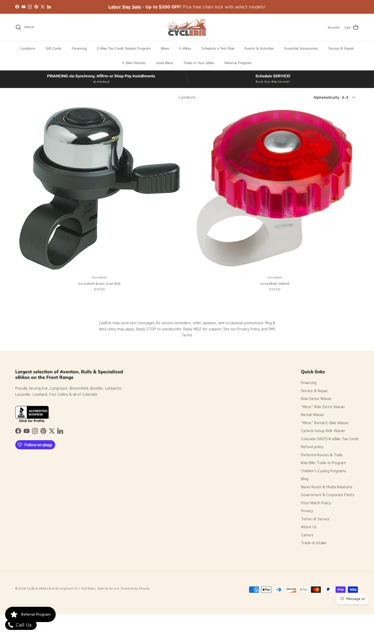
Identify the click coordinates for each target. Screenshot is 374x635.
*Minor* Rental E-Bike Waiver (325, 423)
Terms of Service (315, 519)
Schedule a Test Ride (218, 48)
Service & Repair (341, 48)
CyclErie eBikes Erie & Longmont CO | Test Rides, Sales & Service (73, 588)
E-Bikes (185, 48)
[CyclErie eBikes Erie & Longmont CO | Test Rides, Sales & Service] (187, 27)
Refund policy (312, 447)
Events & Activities (259, 48)
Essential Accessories (301, 48)
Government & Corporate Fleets (327, 495)
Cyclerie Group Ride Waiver (323, 431)
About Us (309, 527)
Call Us (23, 625)
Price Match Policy (316, 503)
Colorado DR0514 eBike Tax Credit (330, 439)
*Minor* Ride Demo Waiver (323, 407)
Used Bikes (164, 63)
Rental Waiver (312, 414)
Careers (307, 535)
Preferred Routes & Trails (321, 455)
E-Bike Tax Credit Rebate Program (124, 48)
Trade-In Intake (313, 543)
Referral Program (238, 63)
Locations (27, 48)
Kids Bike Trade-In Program (323, 463)
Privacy (307, 511)
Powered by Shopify (135, 588)
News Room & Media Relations (326, 487)
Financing (79, 48)
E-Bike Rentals (134, 63)
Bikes (165, 48)
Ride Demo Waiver (316, 398)
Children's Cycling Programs (323, 471)
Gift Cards (54, 48)
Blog (304, 479)
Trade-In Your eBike (198, 63)
